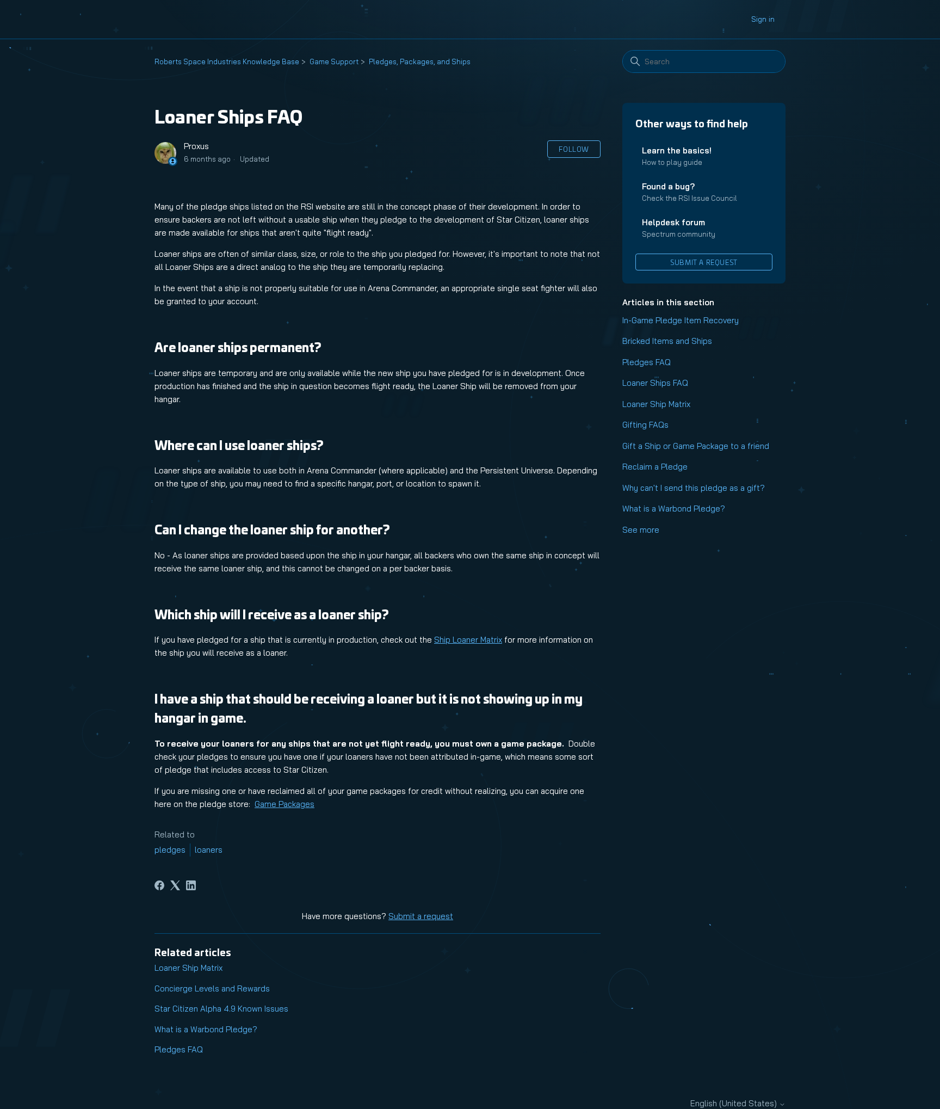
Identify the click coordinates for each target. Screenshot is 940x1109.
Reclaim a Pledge (655, 466)
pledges (169, 850)
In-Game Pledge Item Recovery (680, 320)
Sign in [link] (763, 19)
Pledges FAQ (646, 362)
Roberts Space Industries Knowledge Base (226, 61)
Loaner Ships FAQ (655, 383)
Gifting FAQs (645, 425)
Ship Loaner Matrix (468, 639)
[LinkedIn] (191, 885)
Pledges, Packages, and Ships (420, 61)
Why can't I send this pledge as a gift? (693, 488)
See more (640, 530)
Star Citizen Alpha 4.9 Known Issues (221, 1008)
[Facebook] (159, 885)
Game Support (334, 61)
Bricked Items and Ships (667, 341)
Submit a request (704, 262)
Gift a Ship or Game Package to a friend (695, 446)
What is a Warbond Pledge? (673, 508)
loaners (208, 850)
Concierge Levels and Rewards (212, 988)
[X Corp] (175, 885)
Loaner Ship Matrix (656, 404)
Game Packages (284, 804)
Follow (574, 149)
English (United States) (734, 1103)
